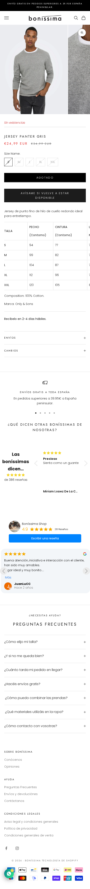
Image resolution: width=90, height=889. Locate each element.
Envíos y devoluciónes (21, 794)
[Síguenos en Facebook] (6, 848)
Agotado (45, 178)
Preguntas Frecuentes (20, 787)
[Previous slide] (3, 571)
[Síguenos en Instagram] (17, 848)
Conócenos (13, 760)
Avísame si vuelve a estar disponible (45, 195)
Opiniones (11, 766)
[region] (45, 393)
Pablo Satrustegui (29, 571)
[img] (16, 474)
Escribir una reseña (45, 538)
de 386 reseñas (15, 480)
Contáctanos (14, 801)
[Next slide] (86, 571)
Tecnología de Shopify (60, 860)
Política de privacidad (20, 828)
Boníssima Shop (34, 524)
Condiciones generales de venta (28, 835)
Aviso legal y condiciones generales (31, 822)
